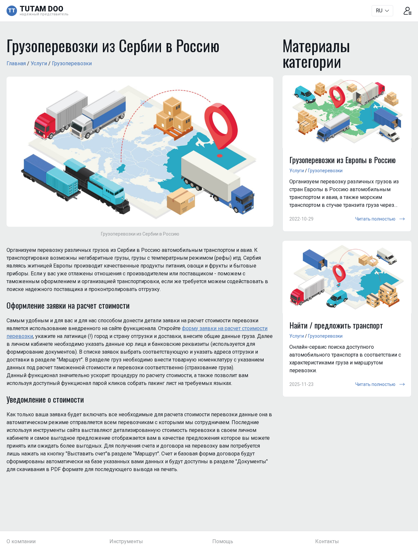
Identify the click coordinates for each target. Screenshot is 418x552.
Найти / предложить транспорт (336, 325)
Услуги (39, 63)
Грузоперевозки (72, 63)
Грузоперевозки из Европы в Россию (342, 159)
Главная (16, 63)
